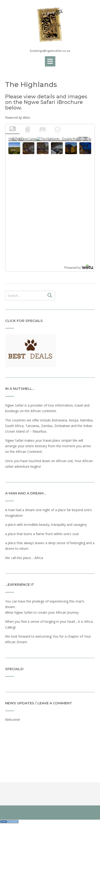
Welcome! (12, 719)
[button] (50, 61)
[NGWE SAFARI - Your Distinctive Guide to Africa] (50, 24)
